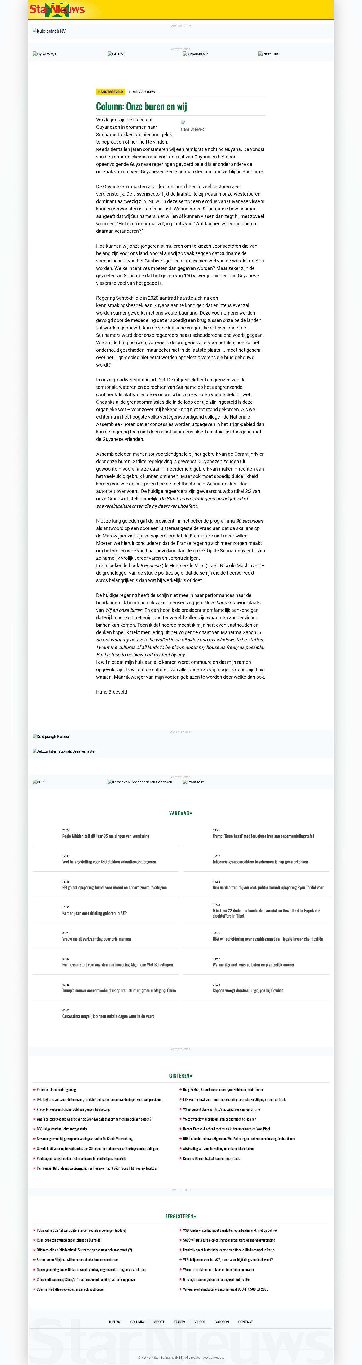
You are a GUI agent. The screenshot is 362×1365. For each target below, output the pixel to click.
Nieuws (115, 1322)
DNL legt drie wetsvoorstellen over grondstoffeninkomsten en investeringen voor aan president (99, 1099)
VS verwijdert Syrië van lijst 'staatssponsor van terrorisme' (222, 1109)
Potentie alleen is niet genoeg (56, 1089)
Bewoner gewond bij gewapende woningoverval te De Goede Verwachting (85, 1138)
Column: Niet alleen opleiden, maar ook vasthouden (70, 1289)
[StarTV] (317, 9)
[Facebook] (145, 1339)
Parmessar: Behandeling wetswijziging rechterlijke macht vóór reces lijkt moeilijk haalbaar (97, 1168)
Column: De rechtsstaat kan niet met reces (211, 1158)
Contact (245, 1322)
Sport (159, 1322)
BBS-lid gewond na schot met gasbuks (62, 1128)
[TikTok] (199, 1339)
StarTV (179, 1322)
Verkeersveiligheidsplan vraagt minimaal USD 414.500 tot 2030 (225, 1289)
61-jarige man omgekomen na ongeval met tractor (216, 1279)
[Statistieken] (330, 1361)
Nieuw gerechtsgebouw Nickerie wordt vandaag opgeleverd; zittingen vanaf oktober (92, 1269)
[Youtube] (163, 1339)
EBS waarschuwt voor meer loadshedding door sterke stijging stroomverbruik (234, 1099)
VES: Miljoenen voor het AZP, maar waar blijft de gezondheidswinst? (228, 1259)
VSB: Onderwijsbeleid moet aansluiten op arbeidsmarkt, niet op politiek (230, 1230)
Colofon (222, 1322)
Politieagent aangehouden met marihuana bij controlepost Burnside (81, 1158)
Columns (137, 1322)
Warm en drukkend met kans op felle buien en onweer (218, 1269)
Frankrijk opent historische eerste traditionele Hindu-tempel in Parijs (229, 1249)
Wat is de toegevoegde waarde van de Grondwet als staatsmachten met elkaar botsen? (94, 1119)
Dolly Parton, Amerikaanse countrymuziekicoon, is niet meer (223, 1089)
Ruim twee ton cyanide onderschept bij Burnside (68, 1240)
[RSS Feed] (217, 1339)
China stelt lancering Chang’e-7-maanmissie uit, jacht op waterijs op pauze (86, 1279)
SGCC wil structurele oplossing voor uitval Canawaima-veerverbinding (229, 1240)
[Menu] (324, 9)
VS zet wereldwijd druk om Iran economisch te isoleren (219, 1119)
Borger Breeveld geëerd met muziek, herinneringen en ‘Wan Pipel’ (226, 1128)
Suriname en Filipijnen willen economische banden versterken (77, 1259)
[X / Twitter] (181, 1339)
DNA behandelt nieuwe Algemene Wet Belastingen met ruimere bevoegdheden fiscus (239, 1138)
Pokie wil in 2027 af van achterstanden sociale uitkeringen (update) (81, 1230)
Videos (200, 1322)
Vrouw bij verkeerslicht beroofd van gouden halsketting (73, 1109)
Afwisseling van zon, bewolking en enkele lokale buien (218, 1148)
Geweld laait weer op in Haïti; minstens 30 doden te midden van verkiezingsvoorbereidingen (97, 1148)
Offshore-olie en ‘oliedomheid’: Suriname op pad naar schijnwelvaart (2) (84, 1249)
